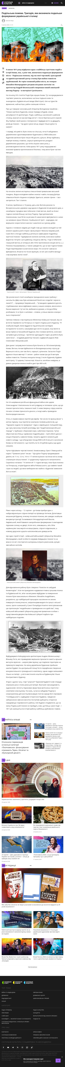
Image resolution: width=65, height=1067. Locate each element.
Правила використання (41, 1035)
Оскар (4, 1001)
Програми (5, 1013)
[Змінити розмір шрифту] (61, 25)
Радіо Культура (38, 1010)
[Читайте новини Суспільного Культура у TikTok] (32, 1047)
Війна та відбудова (28, 3)
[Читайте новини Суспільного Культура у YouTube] (8, 1047)
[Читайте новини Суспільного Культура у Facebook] (3, 1047)
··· (46, 3)
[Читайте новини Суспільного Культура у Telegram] (13, 1047)
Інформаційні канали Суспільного (45, 1038)
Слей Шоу (5, 1016)
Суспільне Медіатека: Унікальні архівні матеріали (15, 1022)
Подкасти (36, 1019)
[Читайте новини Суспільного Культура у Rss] (17, 1047)
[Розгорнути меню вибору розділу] (19, 3)
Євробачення (37, 992)
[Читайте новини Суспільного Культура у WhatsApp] (27, 1047)
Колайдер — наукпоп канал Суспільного (16, 1019)
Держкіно (5, 995)
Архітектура (11, 8)
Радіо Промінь (7, 1010)
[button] (3, 68)
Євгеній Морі (10, 20)
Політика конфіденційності (11, 1038)
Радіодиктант (6, 998)
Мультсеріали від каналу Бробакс (45, 1016)
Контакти (5, 1032)
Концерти (36, 1013)
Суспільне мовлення (9, 1035)
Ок (58, 1060)
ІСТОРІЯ (4, 8)
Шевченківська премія (41, 998)
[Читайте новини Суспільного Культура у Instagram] (22, 1047)
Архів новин (37, 1032)
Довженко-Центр (39, 995)
